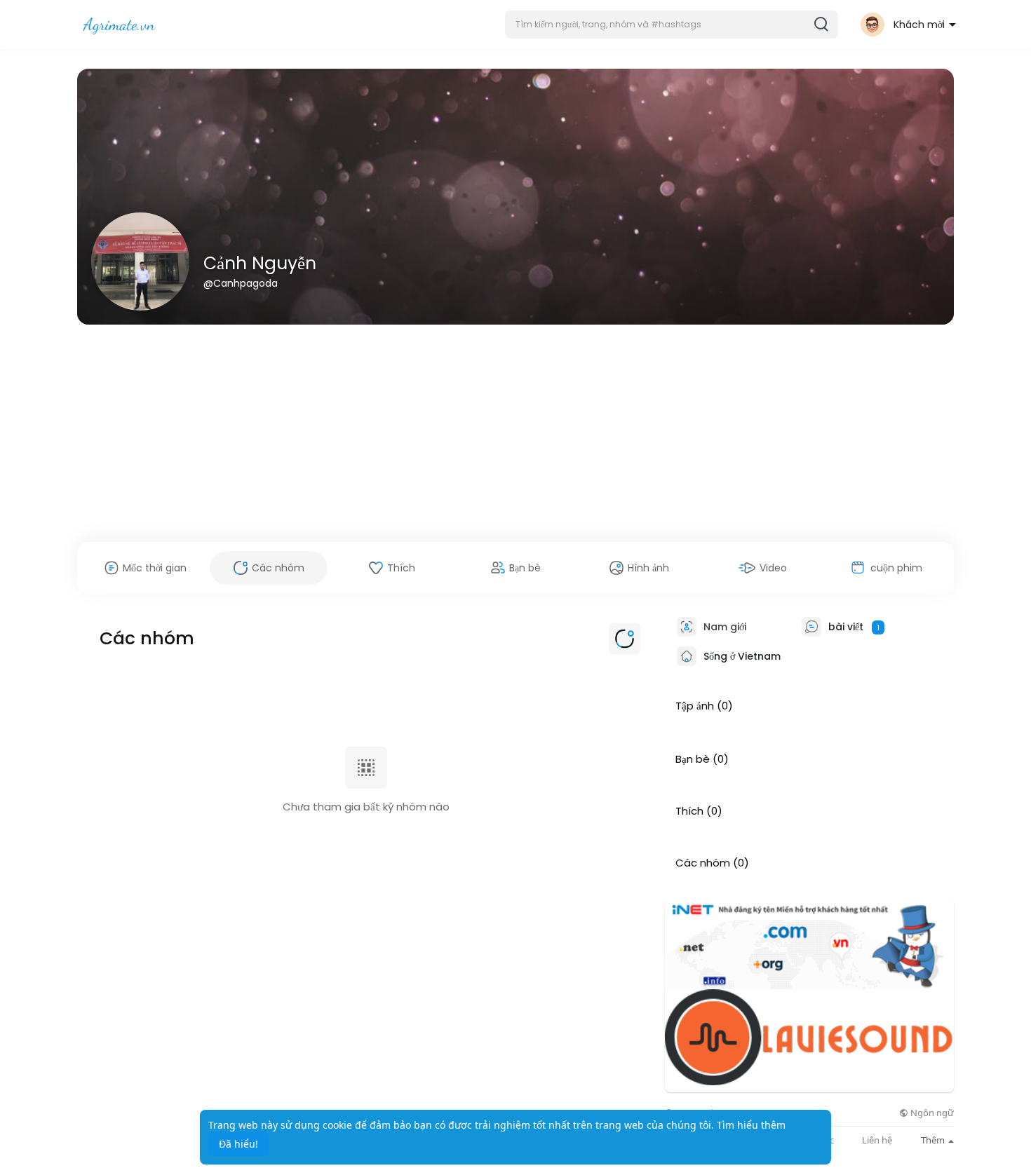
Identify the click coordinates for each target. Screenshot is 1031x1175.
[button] (671, 25)
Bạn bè (692, 759)
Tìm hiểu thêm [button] (751, 1125)
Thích (689, 811)
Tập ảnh (694, 706)
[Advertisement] (515, 433)
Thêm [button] (934, 1140)
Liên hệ (877, 1140)
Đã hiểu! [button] (238, 1143)
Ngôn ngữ (931, 1113)
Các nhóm (702, 863)
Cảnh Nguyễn (259, 263)
